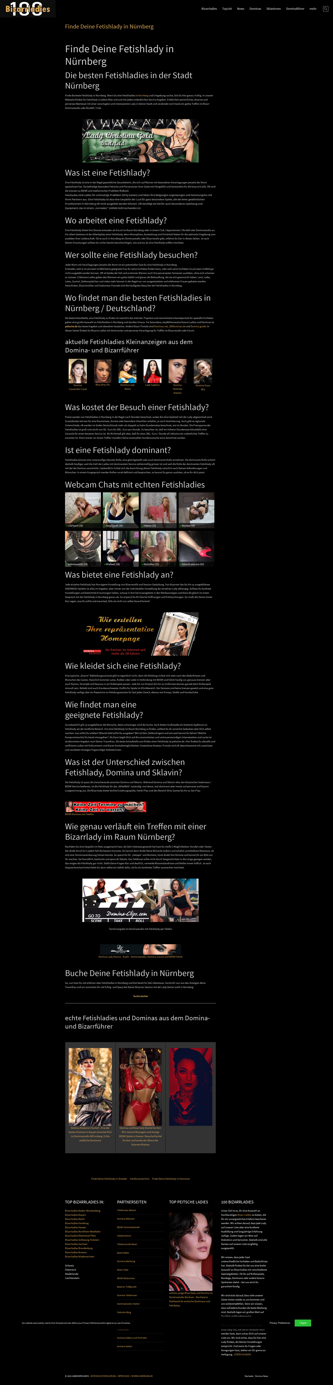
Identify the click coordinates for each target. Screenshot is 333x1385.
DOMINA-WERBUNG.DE (142, 1376)
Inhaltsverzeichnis (139, 1178)
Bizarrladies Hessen (75, 1227)
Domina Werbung (126, 1261)
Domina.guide (198, 326)
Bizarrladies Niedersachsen (79, 1256)
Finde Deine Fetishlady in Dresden (109, 1178)
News (240, 9)
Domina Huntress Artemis (177, 388)
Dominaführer (295, 9)
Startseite (249, 1376)
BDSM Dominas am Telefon (79, 814)
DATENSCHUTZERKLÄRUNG (103, 1376)
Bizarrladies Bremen (76, 1252)
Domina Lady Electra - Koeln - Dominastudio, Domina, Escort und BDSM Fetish (140, 956)
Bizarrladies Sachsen (76, 1244)
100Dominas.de (177, 326)
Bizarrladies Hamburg (77, 1223)
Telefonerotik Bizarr (127, 1244)
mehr (313, 9)
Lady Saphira (152, 384)
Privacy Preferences (280, 1323)
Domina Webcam (126, 1218)
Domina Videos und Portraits (132, 1337)
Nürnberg (143, 95)
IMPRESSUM (123, 1376)
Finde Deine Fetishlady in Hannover (171, 1178)
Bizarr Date (122, 1269)
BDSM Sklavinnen (126, 1278)
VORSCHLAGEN (242, 1354)
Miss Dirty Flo (103, 384)
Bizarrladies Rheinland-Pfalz (80, 1235)
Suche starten (140, 996)
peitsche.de (71, 326)
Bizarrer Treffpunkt (126, 1286)
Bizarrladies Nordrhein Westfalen (82, 1231)
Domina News (261, 1376)
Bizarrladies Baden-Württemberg (82, 1210)
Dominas (255, 9)
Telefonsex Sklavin (126, 1210)
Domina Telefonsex (127, 1295)
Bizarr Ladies (244, 1214)
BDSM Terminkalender (128, 1227)
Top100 (227, 9)
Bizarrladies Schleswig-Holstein (82, 1239)
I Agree (302, 1323)
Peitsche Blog (124, 1312)
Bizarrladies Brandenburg (79, 1248)
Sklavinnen (273, 9)
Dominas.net (161, 326)
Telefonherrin (124, 1235)
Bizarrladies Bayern (75, 1214)
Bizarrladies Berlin (75, 1219)
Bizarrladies (209, 9)
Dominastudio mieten (128, 1303)
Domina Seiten (124, 1346)
